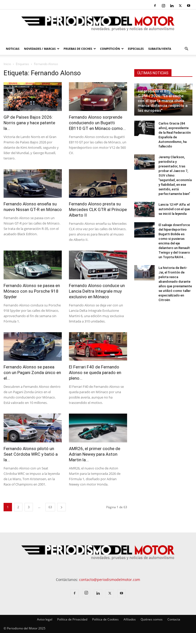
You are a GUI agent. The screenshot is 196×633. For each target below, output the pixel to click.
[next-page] (61, 507)
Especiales (136, 49)
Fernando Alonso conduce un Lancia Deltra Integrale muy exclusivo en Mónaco (97, 291)
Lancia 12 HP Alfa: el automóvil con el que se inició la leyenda (174, 209)
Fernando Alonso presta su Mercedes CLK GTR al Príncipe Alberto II (98, 209)
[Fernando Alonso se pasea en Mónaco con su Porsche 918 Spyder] (33, 265)
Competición (110, 49)
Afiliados (130, 619)
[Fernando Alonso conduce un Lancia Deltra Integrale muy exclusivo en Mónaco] (98, 265)
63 (50, 507)
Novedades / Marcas (40, 49)
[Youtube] (188, 5)
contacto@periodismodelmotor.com (109, 579)
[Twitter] (180, 5)
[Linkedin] (172, 5)
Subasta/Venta (159, 49)
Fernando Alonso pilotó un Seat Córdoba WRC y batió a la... (31, 454)
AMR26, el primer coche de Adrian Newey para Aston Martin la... (94, 454)
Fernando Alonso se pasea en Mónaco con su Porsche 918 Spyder (32, 291)
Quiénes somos (152, 619)
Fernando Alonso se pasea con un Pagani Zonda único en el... (32, 372)
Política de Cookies (105, 619)
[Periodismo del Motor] (98, 26)
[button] (186, 48)
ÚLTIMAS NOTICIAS (152, 73)
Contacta (173, 619)
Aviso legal (44, 619)
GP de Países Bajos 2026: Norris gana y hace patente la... (29, 123)
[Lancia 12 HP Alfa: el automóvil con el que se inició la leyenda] (144, 209)
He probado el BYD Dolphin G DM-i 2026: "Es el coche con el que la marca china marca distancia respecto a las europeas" (163, 101)
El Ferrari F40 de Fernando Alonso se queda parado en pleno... (95, 372)
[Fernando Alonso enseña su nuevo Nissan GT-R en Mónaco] (33, 183)
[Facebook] (155, 5)
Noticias (12, 49)
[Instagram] (163, 5)
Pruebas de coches (78, 49)
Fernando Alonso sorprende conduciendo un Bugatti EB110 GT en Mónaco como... (97, 123)
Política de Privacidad (72, 619)
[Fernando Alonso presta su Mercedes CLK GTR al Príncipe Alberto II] (98, 183)
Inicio (7, 64)
